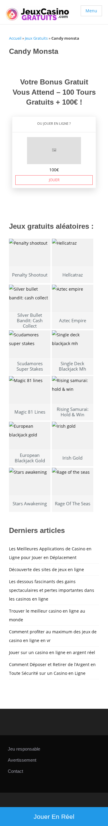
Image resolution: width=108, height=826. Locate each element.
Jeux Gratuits (36, 38)
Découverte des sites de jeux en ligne (46, 569)
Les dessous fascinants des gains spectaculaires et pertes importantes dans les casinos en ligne (51, 590)
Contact (15, 771)
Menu (91, 11)
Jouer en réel (54, 816)
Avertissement (22, 760)
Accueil (15, 38)
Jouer (54, 179)
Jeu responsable (24, 748)
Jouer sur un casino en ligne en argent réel (52, 652)
